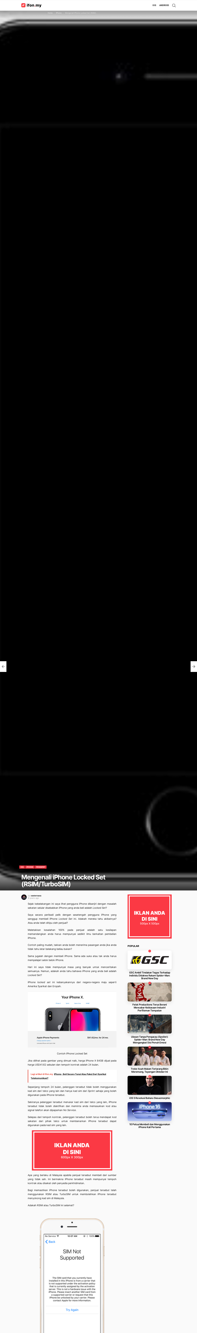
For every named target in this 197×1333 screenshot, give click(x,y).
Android (164, 5)
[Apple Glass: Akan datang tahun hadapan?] (194, 666)
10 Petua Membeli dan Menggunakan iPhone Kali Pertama (149, 1126)
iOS (154, 5)
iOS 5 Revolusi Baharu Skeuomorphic (149, 1098)
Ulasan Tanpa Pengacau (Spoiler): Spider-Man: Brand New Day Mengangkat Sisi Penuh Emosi (149, 1039)
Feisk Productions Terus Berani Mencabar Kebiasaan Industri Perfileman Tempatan (149, 1007)
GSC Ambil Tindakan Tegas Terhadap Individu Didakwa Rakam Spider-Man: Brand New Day (149, 975)
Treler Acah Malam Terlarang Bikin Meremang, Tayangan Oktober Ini (149, 1070)
